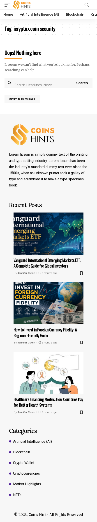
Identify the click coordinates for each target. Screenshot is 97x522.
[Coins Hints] (21, 5)
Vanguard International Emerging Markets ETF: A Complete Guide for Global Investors (47, 263)
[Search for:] (41, 83)
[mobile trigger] (8, 5)
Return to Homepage (22, 98)
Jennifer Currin (26, 273)
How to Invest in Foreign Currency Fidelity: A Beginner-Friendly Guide (45, 332)
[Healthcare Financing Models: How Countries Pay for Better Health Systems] (48, 373)
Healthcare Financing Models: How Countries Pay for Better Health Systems (48, 402)
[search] (87, 4)
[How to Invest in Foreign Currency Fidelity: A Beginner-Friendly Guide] (48, 303)
